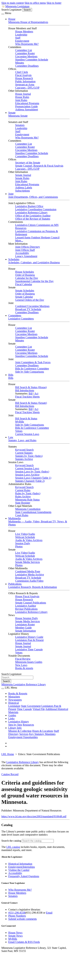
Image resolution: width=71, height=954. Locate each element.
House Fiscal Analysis (27, 596)
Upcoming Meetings (26, 56)
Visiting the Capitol (18, 870)
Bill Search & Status (26, 418)
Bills (10, 374)
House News (15, 932)
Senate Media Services (27, 562)
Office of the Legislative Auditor (32, 215)
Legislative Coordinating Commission (35, 209)
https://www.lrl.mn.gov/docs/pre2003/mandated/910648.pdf (33, 816)
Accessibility (22, 253)
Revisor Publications (26, 608)
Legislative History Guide (29, 636)
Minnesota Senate (18, 115)
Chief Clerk (21, 72)
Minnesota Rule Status (27, 499)
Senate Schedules (24, 290)
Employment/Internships (21, 866)
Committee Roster (25, 53)
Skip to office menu (35, 2)
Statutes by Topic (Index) (29, 455)
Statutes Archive (24, 459)
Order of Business (25, 274)
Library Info (15, 727)
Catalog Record (9, 774)
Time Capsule (24, 709)
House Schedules (24, 271)
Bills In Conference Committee (32, 368)
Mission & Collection (20, 730)
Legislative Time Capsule (29, 649)
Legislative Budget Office (29, 206)
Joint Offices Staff (25, 249)
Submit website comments (22, 918)
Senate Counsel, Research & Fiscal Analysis (39, 165)
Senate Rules (22, 178)
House (11, 19)
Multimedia (14, 518)
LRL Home (7, 754)
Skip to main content (12, 2)
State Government (31, 705)
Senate (12, 112)
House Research (24, 78)
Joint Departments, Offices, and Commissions (33, 196)
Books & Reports (17, 693)
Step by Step (15, 724)
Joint (10, 193)
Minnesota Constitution (27, 509)
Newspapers (15, 699)
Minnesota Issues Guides (28, 661)
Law (10, 437)
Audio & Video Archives (28, 540)
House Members (24, 31)
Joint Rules (21, 100)
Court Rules (21, 515)
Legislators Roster (25, 624)
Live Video (21, 533)
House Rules (22, 97)
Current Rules (22, 490)
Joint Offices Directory (27, 246)
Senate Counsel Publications (30, 602)
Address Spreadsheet (26, 109)
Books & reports (24, 668)
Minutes (19, 62)
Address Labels (23, 187)
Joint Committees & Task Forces (32, 362)
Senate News (15, 935)
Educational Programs (27, 103)
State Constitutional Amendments (33, 512)
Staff (17, 37)
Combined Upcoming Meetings (32, 306)
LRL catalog (13, 846)
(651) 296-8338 (16, 912)
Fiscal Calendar (23, 284)
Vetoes (18, 430)
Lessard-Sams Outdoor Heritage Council (37, 237)
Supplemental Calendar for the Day (34, 281)
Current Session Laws (27, 434)
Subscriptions (22, 190)
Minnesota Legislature (17, 6)
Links (11, 718)
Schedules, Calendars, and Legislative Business (34, 262)
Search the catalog (11, 840)
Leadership (21, 34)
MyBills (19, 421)
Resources (28, 724)
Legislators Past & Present (29, 640)
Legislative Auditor (25, 605)
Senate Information (25, 630)
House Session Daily (26, 618)
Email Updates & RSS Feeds (24, 941)
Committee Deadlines (27, 65)
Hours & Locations (42, 730)
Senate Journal (23, 175)
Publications (15, 583)
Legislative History (18, 721)
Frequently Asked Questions (23, 876)
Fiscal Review (23, 658)
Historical (13, 702)
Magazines (14, 696)
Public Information (25, 81)
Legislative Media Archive (29, 574)
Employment (22, 40)
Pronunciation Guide (26, 106)
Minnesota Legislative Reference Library (23, 684)
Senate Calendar (24, 296)
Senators (19, 125)
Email (49, 912)
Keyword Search (24, 449)
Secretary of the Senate (27, 162)
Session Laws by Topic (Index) (32, 471)
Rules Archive (23, 496)
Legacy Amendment (26, 256)
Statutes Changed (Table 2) (30, 480)
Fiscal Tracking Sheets (27, 396)
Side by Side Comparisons (29, 371)
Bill (31, 393)
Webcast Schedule (25, 537)
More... (19, 240)
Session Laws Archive (27, 474)
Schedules (13, 259)
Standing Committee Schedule (31, 59)
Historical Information (20, 863)
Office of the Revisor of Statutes (32, 218)
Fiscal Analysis (23, 75)
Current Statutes (24, 452)
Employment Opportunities (23, 737)
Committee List (23, 50)
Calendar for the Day (26, 278)
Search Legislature (11, 9)
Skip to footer (54, 2)
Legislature (14, 705)
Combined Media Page (27, 571)
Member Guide (23, 627)
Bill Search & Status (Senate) (31, 402)
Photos (19, 546)
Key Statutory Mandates (42, 734)
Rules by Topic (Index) (27, 493)
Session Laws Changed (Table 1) (33, 477)
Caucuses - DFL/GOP (27, 87)
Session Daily (22, 543)
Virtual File (39, 709)
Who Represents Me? (27, 43)
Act (36, 393)
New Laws (21, 665)
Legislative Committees (21, 318)
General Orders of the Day (29, 299)
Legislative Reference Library (31, 212)
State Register (22, 502)
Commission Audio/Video (29, 580)
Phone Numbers (17, 915)
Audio (31, 533)
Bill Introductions (24, 390)
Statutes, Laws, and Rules (22, 440)
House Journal (23, 93)
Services (23, 734)
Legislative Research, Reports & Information (32, 587)
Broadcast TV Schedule (28, 309)
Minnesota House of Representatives (28, 22)
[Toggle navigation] (2, 14)
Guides (12, 715)
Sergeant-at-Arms (24, 84)
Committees (14, 315)
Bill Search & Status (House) (31, 387)
